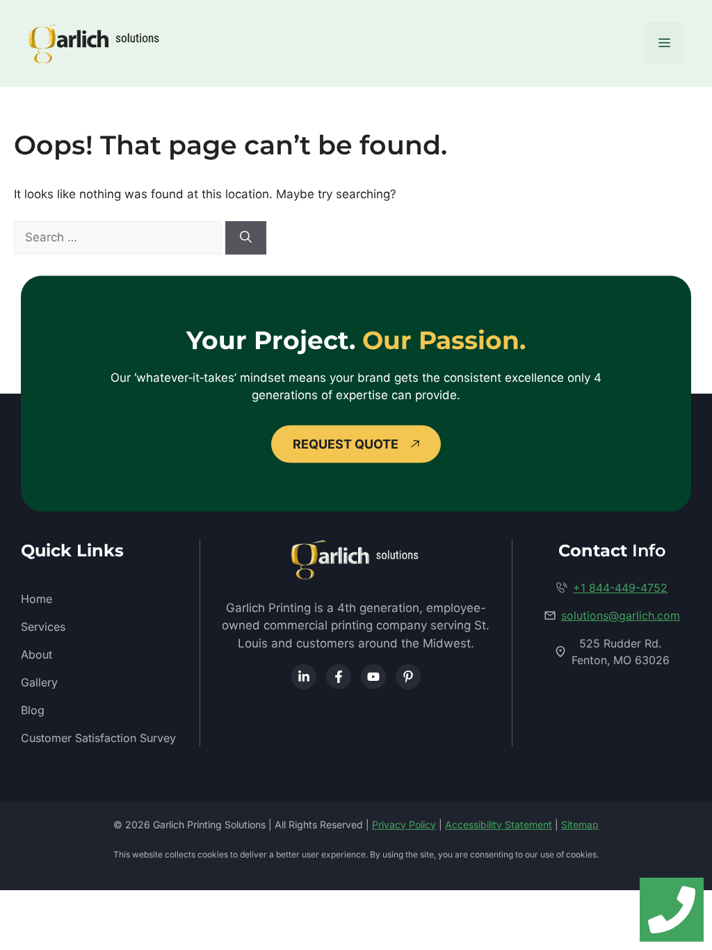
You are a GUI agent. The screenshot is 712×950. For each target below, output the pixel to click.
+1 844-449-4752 (620, 588)
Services (43, 627)
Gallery (39, 682)
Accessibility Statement (498, 824)
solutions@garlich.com (620, 615)
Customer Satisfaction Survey (98, 738)
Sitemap (580, 824)
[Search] (245, 238)
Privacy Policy (404, 824)
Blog (32, 710)
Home (36, 599)
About (36, 654)
